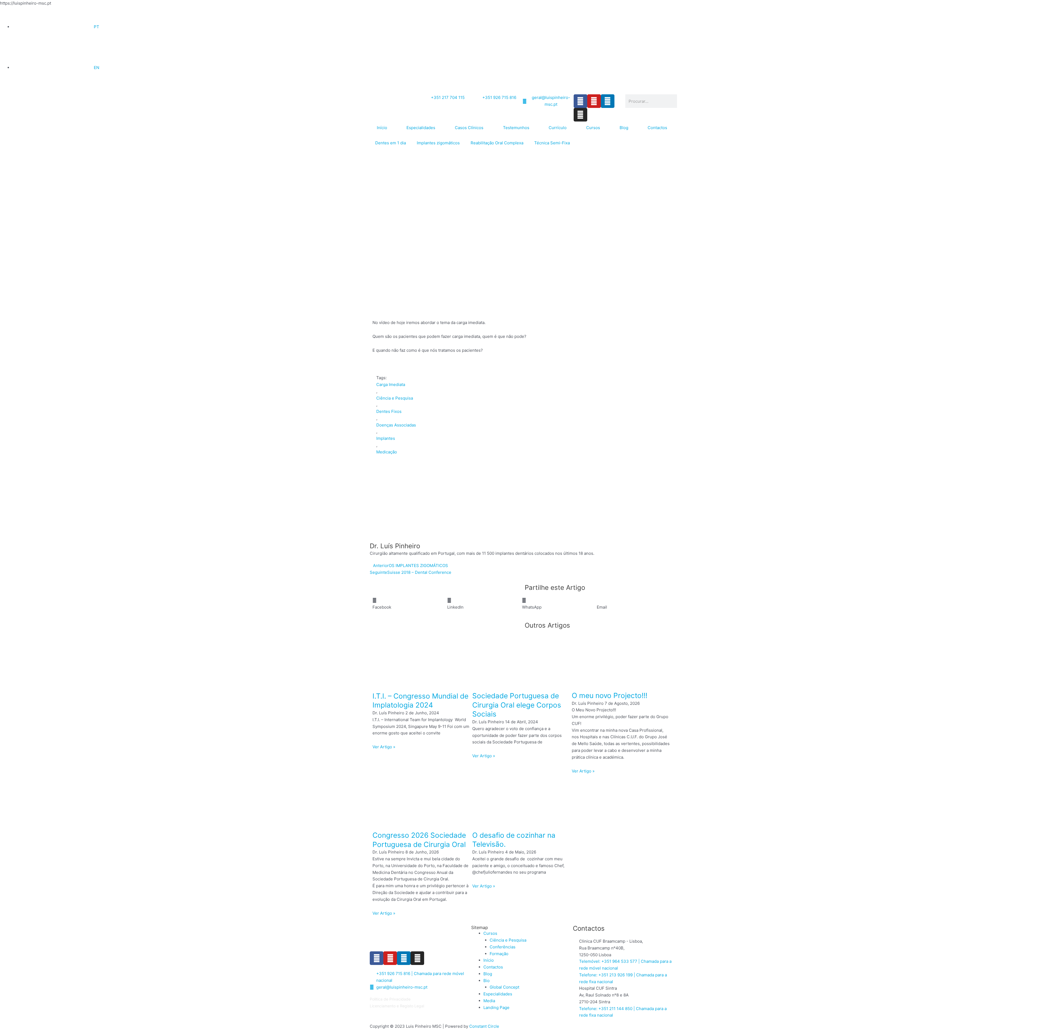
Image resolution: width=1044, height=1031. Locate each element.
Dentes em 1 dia (390, 142)
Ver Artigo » (383, 746)
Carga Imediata (390, 384)
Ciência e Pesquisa (394, 398)
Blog (624, 127)
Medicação (386, 451)
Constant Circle (484, 1026)
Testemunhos (516, 127)
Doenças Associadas (396, 425)
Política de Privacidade (390, 999)
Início (382, 127)
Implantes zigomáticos (438, 142)
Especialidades (420, 127)
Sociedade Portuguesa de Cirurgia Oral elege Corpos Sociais (516, 705)
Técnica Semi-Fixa (552, 142)
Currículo (558, 127)
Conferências (502, 946)
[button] (409, 604)
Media (489, 1000)
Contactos (657, 127)
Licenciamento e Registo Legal (397, 1006)
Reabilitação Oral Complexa (497, 142)
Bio (486, 980)
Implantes (385, 438)
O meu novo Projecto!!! (609, 695)
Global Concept (504, 987)
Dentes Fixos (389, 411)
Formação (499, 953)
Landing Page (496, 1007)
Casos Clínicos (469, 127)
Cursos (593, 127)
